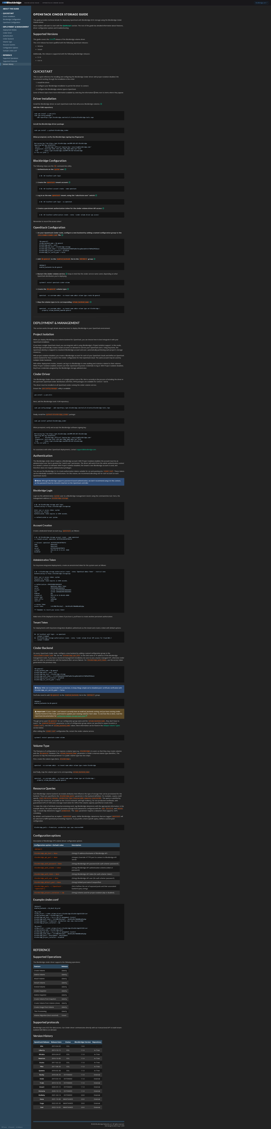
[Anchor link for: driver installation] (57, 98)
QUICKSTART (8, 13)
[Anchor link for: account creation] (53, 525)
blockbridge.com (261, 3)
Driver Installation (9, 16)
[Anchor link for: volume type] (50, 745)
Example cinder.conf (10, 51)
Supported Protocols (10, 61)
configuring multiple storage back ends (71, 716)
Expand (11, 1127)
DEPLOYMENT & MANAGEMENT (16, 27)
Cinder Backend (8, 39)
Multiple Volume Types (111, 725)
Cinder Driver (7, 33)
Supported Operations (10, 58)
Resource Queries (9, 45)
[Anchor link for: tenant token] (49, 622)
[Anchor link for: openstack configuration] (66, 227)
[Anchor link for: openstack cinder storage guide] (89, 14)
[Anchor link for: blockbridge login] (53, 490)
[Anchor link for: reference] (51, 949)
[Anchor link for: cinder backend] (54, 647)
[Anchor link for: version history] (54, 1035)
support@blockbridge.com (86, 449)
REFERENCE (7, 55)
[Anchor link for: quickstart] (54, 71)
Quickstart (67, 26)
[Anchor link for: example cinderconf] (60, 899)
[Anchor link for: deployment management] (81, 322)
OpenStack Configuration (11, 22)
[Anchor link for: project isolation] (55, 334)
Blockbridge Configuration (12, 19)
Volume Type (7, 42)
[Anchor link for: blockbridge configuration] (67, 160)
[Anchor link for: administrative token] (57, 560)
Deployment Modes (10, 30)
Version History (8, 64)
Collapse (20, 1127)
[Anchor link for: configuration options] (62, 835)
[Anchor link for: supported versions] (59, 33)
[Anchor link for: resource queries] (56, 788)
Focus (5, 1127)
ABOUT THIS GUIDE (11, 9)
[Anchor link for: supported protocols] (60, 1022)
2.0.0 (51, 39)
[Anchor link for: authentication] (53, 455)
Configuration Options (10, 48)
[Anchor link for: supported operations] (62, 956)
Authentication (8, 36)
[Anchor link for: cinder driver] (51, 374)
